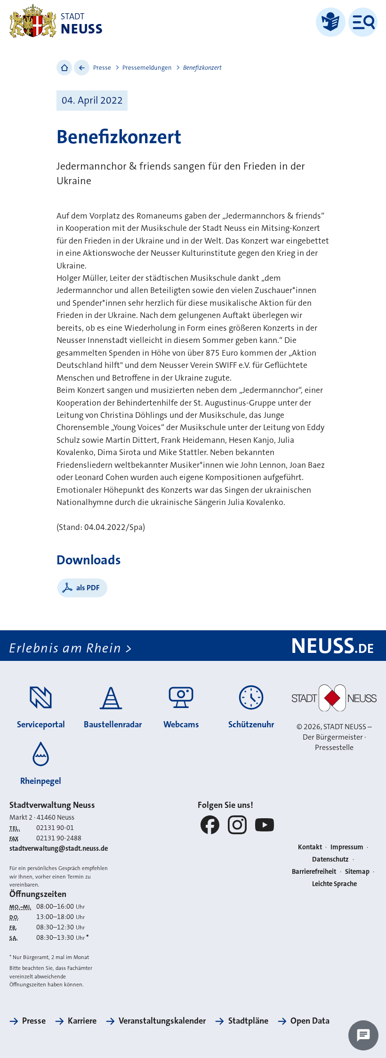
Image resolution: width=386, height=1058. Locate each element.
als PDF (88, 588)
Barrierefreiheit (314, 871)
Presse (102, 68)
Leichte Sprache (334, 883)
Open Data (310, 1020)
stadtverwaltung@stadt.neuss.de (58, 848)
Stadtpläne (248, 1020)
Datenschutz (330, 859)
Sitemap (357, 871)
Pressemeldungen (147, 68)
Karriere (82, 1020)
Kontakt (310, 847)
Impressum (346, 847)
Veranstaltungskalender (162, 1020)
